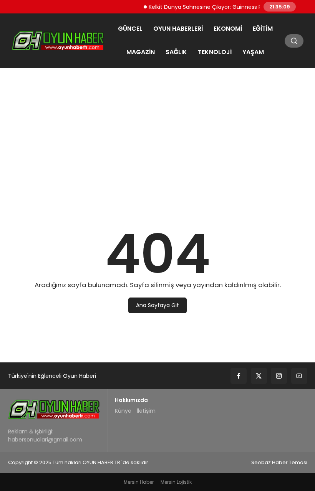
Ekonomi (228, 28)
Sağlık (176, 52)
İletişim (146, 411)
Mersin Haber (139, 482)
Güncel (130, 28)
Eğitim (263, 28)
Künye (123, 411)
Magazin (140, 52)
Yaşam (253, 52)
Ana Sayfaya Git (157, 305)
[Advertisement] (157, 132)
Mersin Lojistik (176, 482)
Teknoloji (215, 52)
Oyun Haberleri (178, 28)
